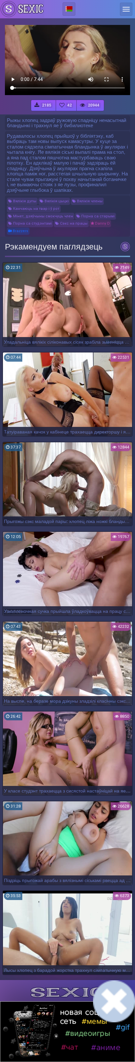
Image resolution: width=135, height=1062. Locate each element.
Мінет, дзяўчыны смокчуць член (42, 216)
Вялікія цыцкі (56, 201)
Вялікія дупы (24, 201)
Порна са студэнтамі (32, 223)
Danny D (102, 223)
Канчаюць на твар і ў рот (35, 209)
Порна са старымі (97, 216)
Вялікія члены (89, 201)
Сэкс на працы (73, 223)
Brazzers (20, 231)
